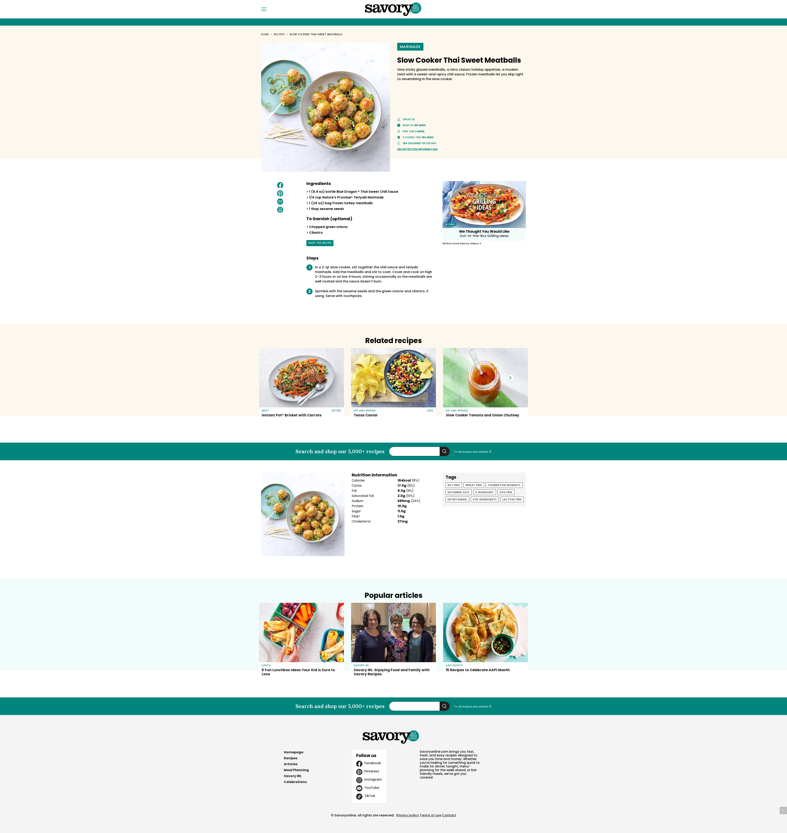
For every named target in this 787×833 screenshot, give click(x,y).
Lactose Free (512, 499)
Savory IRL (293, 776)
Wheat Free (474, 485)
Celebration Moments (504, 485)
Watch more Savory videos (460, 243)
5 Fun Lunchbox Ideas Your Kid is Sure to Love (298, 672)
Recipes (279, 34)
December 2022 (459, 492)
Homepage (293, 752)
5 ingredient (484, 492)
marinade (410, 46)
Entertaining (457, 499)
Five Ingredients (485, 499)
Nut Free (454, 485)
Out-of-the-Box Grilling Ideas (484, 235)
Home (265, 34)
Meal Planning (296, 770)
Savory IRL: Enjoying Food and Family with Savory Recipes (392, 672)
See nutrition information (417, 149)
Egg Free (506, 492)
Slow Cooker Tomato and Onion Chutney (482, 415)
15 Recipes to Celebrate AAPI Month (478, 670)
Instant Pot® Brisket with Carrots (292, 415)
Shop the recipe (320, 243)
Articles (290, 764)
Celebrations (295, 782)
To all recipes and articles (471, 452)
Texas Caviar (366, 415)
